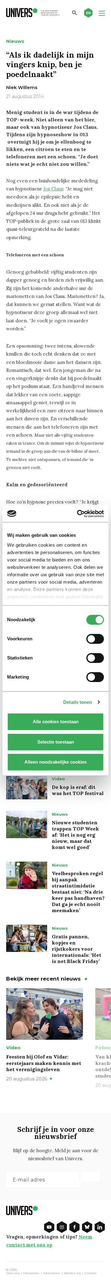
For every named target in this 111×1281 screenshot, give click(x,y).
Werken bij (72, 1273)
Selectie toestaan (55, 742)
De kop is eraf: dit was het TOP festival (78, 790)
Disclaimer (31, 1273)
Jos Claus (53, 189)
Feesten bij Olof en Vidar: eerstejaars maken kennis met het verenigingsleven (43, 1063)
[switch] (95, 639)
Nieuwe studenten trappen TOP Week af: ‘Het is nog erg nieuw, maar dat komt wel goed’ (75, 834)
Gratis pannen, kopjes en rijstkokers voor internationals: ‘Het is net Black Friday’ (76, 948)
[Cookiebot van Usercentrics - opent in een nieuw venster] (78, 514)
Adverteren (51, 1273)
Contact (90, 1273)
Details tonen (77, 702)
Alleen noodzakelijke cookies (55, 762)
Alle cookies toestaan (56, 721)
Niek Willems (21, 87)
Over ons (12, 1273)
